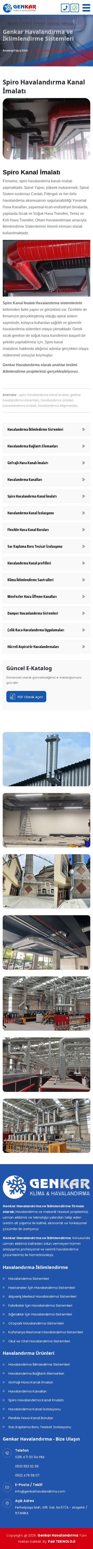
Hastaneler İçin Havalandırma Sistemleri (41, 1287)
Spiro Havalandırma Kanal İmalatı (36, 1400)
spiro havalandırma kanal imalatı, (44, 395)
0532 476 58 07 (27, 1475)
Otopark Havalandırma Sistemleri (36, 1323)
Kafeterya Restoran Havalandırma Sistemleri (45, 1332)
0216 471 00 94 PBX (30, 1457)
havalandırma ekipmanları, (58, 406)
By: (59, 1541)
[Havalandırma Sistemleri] (65, 8)
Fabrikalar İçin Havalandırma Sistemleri (40, 1305)
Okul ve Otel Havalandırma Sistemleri (39, 1341)
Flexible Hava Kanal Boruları (30, 1418)
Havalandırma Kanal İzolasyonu (34, 1409)
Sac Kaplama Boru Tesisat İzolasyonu (39, 1427)
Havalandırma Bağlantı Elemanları (36, 1373)
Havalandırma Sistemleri (28, 1278)
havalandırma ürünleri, (57, 400)
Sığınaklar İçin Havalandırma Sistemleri (40, 1314)
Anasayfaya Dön (15, 50)
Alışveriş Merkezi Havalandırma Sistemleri (42, 1296)
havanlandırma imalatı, (20, 406)
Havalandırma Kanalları (27, 1391)
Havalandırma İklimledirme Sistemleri (39, 1364)
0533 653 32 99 (27, 1466)
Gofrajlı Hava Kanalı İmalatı (30, 1382)
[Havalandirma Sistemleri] (20, 8)
